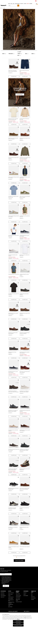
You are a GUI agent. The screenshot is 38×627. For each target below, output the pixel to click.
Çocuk (13, 3)
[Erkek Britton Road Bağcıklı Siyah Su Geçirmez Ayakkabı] (25, 326)
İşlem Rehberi (10, 606)
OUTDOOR (25, 3)
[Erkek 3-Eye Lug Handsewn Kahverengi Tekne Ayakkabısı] (13, 64)
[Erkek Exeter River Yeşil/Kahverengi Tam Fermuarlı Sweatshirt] (25, 151)
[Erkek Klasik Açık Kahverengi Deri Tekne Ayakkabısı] (13, 307)
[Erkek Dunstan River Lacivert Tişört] (13, 268)
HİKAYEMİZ (30, 3)
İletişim (9, 595)
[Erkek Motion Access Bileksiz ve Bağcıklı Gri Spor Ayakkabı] (13, 404)
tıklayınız (18, 619)
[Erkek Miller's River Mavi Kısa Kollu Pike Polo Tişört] (13, 190)
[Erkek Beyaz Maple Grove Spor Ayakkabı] (25, 268)
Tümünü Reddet (18, 623)
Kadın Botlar (2, 594)
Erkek (9, 3)
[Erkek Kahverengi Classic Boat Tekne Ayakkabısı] (13, 326)
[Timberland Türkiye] (4, 6)
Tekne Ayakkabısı (3, 595)
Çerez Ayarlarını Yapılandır (18, 625)
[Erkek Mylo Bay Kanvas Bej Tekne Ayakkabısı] (13, 423)
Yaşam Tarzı (33, 596)
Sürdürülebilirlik (25, 595)
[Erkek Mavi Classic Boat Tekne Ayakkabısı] (25, 287)
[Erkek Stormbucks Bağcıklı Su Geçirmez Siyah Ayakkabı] (13, 462)
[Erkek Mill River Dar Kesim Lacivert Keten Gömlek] (25, 170)
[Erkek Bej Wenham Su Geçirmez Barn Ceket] (25, 112)
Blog (31, 593)
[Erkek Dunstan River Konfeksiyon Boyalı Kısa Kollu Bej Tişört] (13, 112)
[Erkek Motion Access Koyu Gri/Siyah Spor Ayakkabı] (13, 501)
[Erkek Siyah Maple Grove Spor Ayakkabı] (25, 521)
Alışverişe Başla (19, 94)
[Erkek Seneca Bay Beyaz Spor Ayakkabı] (13, 248)
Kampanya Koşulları (19, 601)
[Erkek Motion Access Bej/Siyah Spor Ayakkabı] (13, 521)
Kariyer (24, 594)
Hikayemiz (24, 592)
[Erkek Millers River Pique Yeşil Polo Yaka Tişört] (25, 209)
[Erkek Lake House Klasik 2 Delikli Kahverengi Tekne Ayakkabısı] (25, 482)
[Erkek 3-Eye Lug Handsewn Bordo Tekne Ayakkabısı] (25, 365)
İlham (32, 595)
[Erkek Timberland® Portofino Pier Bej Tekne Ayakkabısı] (13, 131)
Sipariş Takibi (18, 593)
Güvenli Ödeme (18, 596)
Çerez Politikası (10, 598)
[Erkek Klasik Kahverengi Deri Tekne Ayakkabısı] (25, 131)
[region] (19, 620)
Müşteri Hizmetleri (11, 592)
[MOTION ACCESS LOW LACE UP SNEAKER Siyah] (13, 482)
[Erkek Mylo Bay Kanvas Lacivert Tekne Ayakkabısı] (13, 365)
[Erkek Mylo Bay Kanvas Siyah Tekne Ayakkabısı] (25, 404)
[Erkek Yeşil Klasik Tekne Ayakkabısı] (25, 540)
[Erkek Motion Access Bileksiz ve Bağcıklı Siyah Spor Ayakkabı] (25, 443)
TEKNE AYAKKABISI (17, 3)
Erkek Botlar (2, 592)
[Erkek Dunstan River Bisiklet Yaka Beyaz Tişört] (25, 248)
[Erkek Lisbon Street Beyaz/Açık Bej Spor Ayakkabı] (13, 170)
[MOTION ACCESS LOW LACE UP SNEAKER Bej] (25, 462)
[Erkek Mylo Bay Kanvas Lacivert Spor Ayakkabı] (25, 229)
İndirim (28, 3)
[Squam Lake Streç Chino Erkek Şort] (25, 64)
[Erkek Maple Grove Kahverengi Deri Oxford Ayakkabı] (25, 423)
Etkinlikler (32, 599)
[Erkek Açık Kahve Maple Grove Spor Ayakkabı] (13, 540)
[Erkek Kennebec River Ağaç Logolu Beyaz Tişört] (13, 229)
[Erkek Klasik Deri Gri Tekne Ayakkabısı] (13, 345)
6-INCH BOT (21, 3)
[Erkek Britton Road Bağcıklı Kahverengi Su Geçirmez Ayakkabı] (13, 384)
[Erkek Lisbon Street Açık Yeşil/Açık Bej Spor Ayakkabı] (25, 190)
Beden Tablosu (10, 594)
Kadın (11, 3)
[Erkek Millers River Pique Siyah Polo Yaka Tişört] (13, 287)
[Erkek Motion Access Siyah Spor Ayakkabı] (25, 501)
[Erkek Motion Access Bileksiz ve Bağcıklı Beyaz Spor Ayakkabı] (25, 384)
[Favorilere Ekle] (18, 59)
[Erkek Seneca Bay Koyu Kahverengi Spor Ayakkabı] (13, 443)
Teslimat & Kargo (18, 595)
